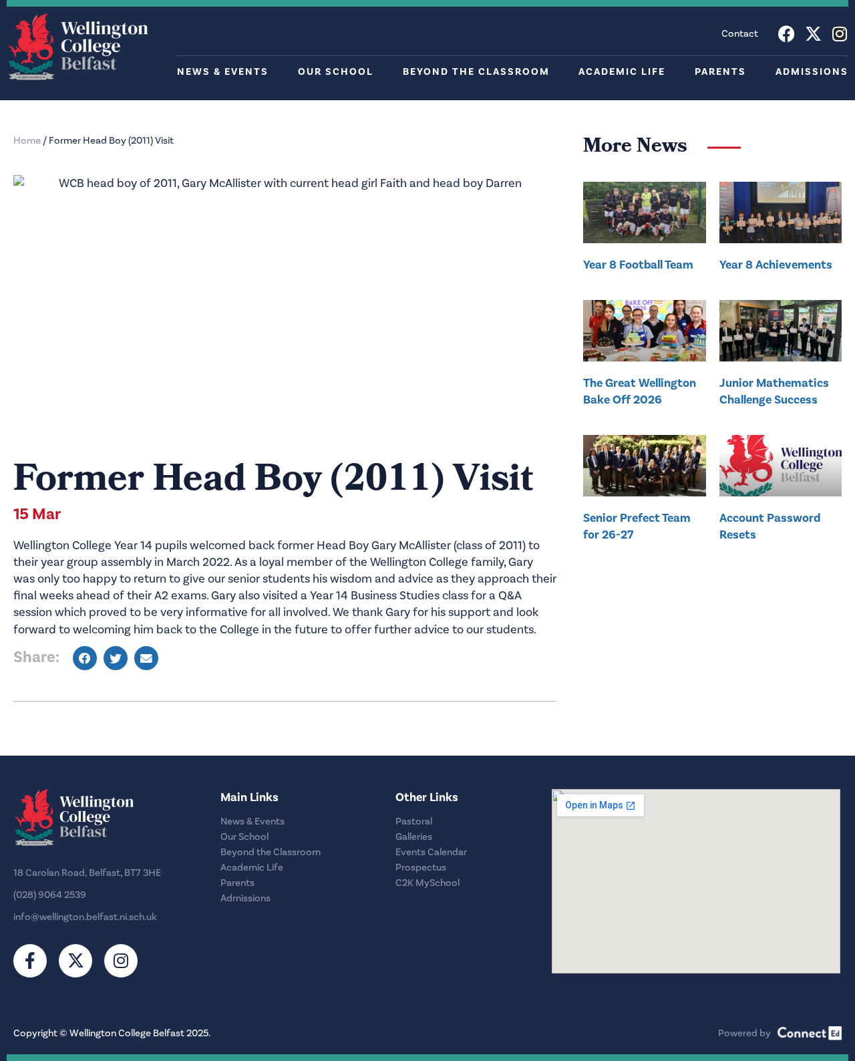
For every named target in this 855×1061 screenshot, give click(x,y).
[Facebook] (786, 33)
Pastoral (413, 821)
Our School (335, 71)
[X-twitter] (813, 33)
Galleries (413, 836)
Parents (720, 71)
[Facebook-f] (30, 960)
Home (27, 140)
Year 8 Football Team (638, 264)
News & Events (223, 71)
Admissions (812, 71)
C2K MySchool (427, 883)
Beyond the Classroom (476, 71)
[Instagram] (840, 33)
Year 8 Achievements (775, 264)
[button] (85, 658)
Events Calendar (431, 852)
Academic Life (621, 71)
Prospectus (420, 867)
